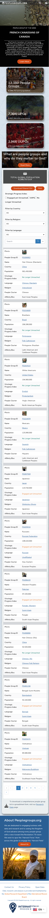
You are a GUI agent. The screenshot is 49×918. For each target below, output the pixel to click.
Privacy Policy (24, 887)
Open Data (39, 887)
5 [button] (34, 788)
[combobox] (25, 213)
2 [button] (22, 788)
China (24, 267)
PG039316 (26, 527)
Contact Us (9, 887)
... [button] (14, 788)
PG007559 (26, 474)
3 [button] (26, 788)
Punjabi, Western (29, 606)
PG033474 (26, 739)
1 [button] (18, 788)
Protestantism (27, 396)
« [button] (6, 788)
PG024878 (26, 419)
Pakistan (25, 589)
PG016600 (26, 310)
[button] (40, 3)
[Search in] (43, 241)
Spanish (25, 444)
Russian (25, 553)
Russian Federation (29, 536)
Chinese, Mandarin (29, 283)
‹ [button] (10, 788)
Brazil (24, 320)
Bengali (25, 712)
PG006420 (26, 580)
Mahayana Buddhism (30, 769)
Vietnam (25, 748)
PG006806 (26, 633)
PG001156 (26, 686)
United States (27, 375)
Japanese (26, 500)
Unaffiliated (27, 557)
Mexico (25, 428)
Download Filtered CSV (23, 188)
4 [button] (30, 788)
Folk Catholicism (28, 341)
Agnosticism (27, 288)
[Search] (38, 241)
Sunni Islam (26, 610)
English (25, 391)
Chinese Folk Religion (30, 663)
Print (40, 188)
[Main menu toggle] (46, 3)
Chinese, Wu (27, 659)
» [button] (6, 792)
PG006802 (26, 257)
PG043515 (26, 366)
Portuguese (26, 336)
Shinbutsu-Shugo (29, 504)
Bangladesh (27, 695)
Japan (24, 483)
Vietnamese (27, 765)
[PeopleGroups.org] (14, 3)
